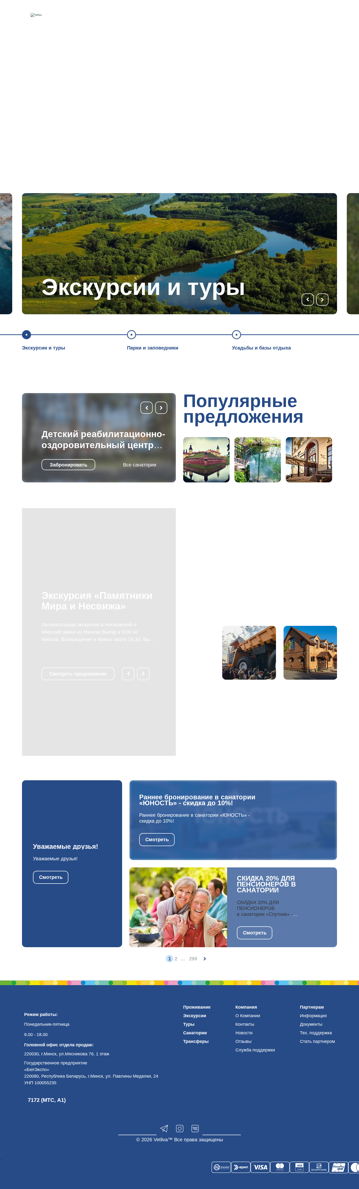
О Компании (247, 1015)
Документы (311, 1024)
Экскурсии (194, 1015)
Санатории (195, 1032)
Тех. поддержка (316, 1032)
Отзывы (243, 1041)
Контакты (244, 1024)
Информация (313, 1015)
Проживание (197, 1007)
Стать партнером (317, 1041)
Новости (244, 1032)
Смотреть (51, 877)
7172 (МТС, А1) (47, 1100)
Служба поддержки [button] (255, 1050)
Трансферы (196, 1041)
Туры (188, 1024)
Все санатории (139, 464)
